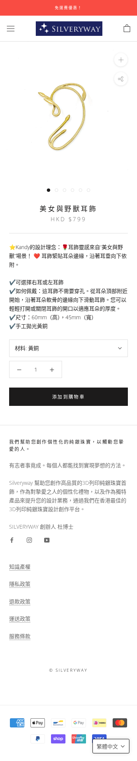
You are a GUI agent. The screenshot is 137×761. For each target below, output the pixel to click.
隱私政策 (19, 583)
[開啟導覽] (10, 28)
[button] (111, 746)
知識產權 (19, 566)
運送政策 (19, 618)
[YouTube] (46, 539)
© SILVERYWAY (68, 670)
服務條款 (19, 636)
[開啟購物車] (127, 28)
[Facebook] (11, 539)
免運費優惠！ (68, 7)
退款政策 (19, 601)
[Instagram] (29, 539)
